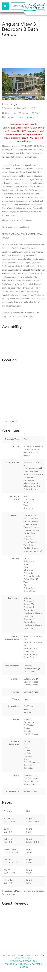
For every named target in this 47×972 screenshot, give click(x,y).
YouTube (23, 967)
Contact (18, 6)
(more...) (30, 117)
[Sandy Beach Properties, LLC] (34, 7)
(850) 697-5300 (22, 958)
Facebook (10, 964)
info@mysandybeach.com (23, 961)
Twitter (36, 964)
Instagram (23, 964)
